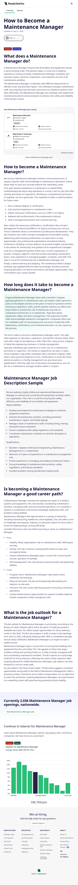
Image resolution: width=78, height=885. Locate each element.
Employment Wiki (27, 848)
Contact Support (38, 823)
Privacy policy (64, 841)
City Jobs (24, 841)
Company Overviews (43, 857)
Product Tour (8, 848)
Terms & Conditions (66, 838)
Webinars (25, 852)
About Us (63, 834)
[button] (71, 3)
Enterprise (7, 852)
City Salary (43, 841)
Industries (25, 845)
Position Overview (46, 850)
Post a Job (7, 841)
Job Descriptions (27, 838)
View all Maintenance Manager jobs (39, 157)
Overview (9, 10)
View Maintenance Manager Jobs (20, 712)
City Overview (44, 838)
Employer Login (9, 834)
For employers (9, 838)
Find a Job (43, 834)
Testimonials (8, 845)
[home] (14, 3)
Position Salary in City (46, 845)
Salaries (20, 10)
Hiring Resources (27, 834)
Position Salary (45, 853)
